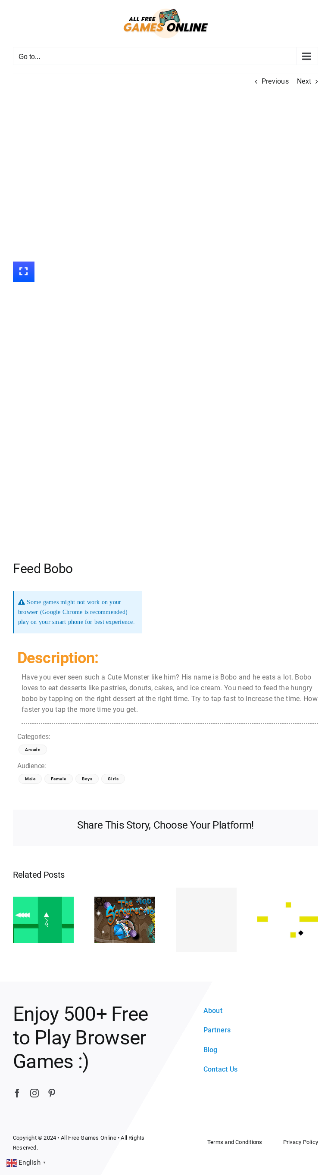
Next (304, 81)
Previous (275, 81)
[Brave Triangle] (43, 920)
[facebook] (17, 1093)
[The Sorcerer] (124, 920)
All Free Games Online (88, 1137)
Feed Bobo (43, 568)
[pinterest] (51, 1093)
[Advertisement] (165, 175)
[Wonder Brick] (287, 920)
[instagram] (34, 1093)
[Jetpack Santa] (206, 920)
